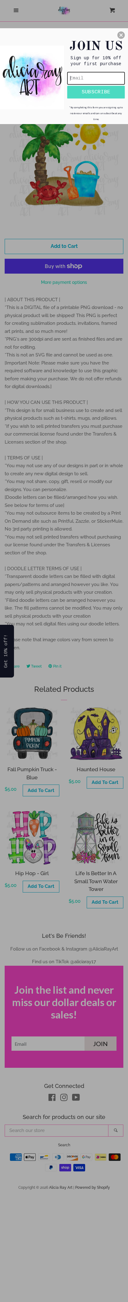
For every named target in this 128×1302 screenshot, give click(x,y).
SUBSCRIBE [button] (96, 92)
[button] (121, 35)
